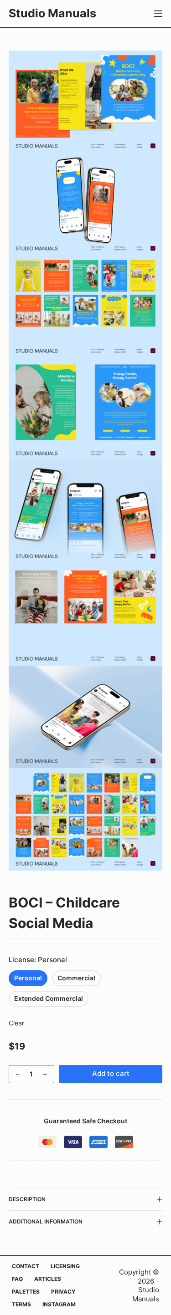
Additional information (46, 1221)
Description (27, 1199)
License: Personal (38, 959)
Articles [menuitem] (47, 1278)
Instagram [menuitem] (59, 1304)
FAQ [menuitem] (17, 1278)
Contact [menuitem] (25, 1266)
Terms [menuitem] (21, 1304)
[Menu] (158, 14)
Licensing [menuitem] (65, 1266)
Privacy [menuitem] (63, 1291)
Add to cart (111, 1073)
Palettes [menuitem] (26, 1291)
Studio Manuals (52, 13)
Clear (16, 1023)
